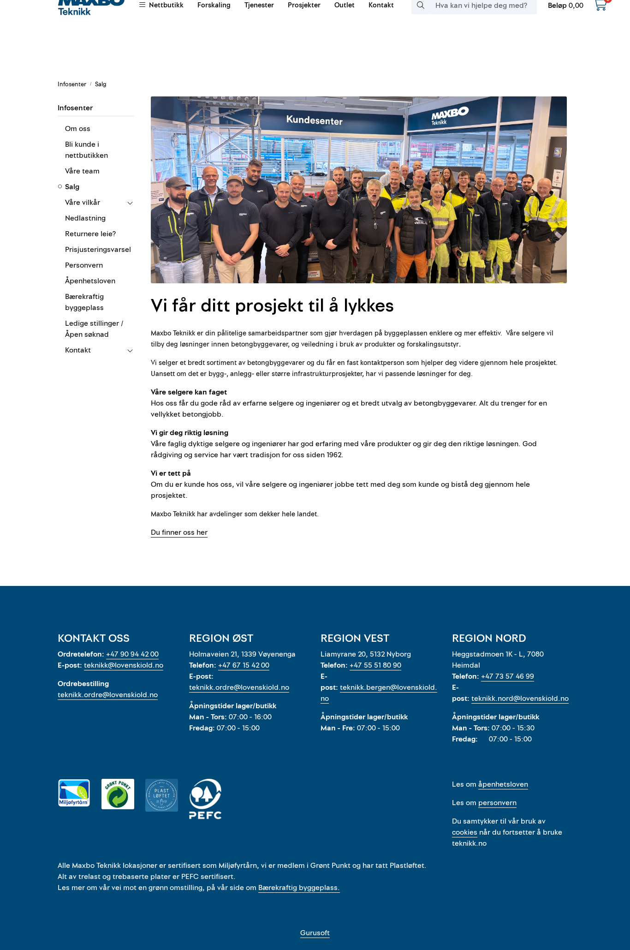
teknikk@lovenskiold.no (123, 665)
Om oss (77, 129)
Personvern (84, 265)
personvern (497, 803)
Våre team (82, 171)
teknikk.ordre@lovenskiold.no (108, 695)
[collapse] (129, 202)
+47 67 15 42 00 (243, 665)
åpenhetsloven (503, 784)
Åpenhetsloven (90, 281)
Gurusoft (315, 933)
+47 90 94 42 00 (132, 654)
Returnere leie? (90, 234)
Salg (72, 187)
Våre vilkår (82, 202)
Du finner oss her (179, 532)
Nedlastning (85, 218)
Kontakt (78, 350)
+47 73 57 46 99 (507, 676)
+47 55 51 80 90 (375, 665)
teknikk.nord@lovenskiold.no (520, 698)
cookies (464, 832)
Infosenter (75, 108)
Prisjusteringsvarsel (98, 250)
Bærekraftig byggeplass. (299, 888)
